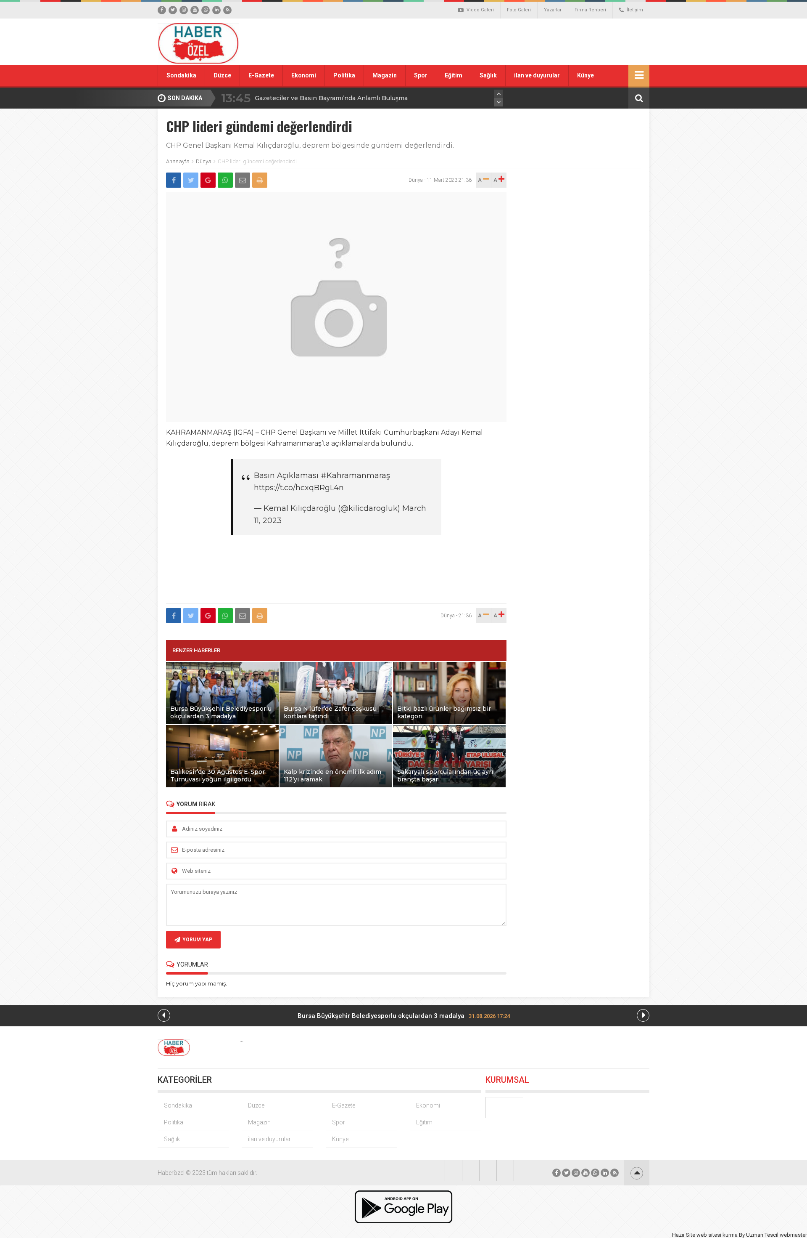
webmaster (793, 1235)
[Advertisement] (498, 42)
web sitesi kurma (717, 1235)
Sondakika (181, 75)
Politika (344, 75)
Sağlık (488, 75)
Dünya (203, 161)
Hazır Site (683, 1235)
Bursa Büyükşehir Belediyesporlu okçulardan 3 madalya (404, 1016)
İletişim (635, 10)
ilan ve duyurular (537, 75)
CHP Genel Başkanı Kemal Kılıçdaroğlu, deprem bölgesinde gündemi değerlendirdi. (310, 145)
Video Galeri (480, 10)
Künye (585, 75)
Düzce (222, 75)
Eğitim (453, 75)
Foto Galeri (519, 10)
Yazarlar (553, 10)
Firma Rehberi (590, 10)
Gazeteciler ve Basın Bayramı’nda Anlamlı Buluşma (331, 98)
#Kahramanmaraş (355, 475)
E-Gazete (261, 75)
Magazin (384, 75)
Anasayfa (178, 161)
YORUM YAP (197, 940)
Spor (420, 75)
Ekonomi (303, 75)
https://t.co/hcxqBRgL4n (299, 487)
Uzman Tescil (762, 1235)
